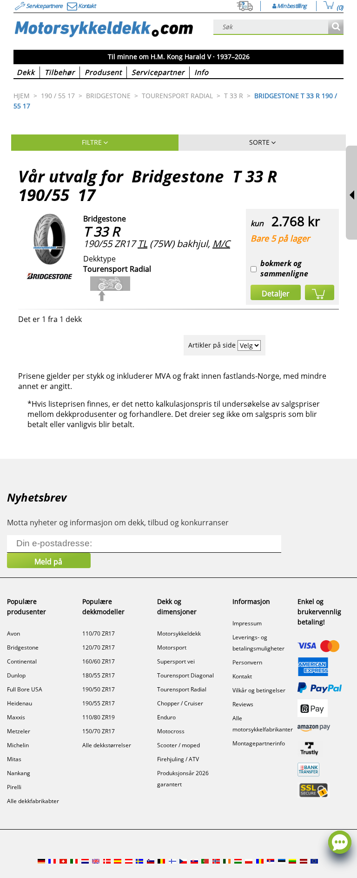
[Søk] (336, 27)
